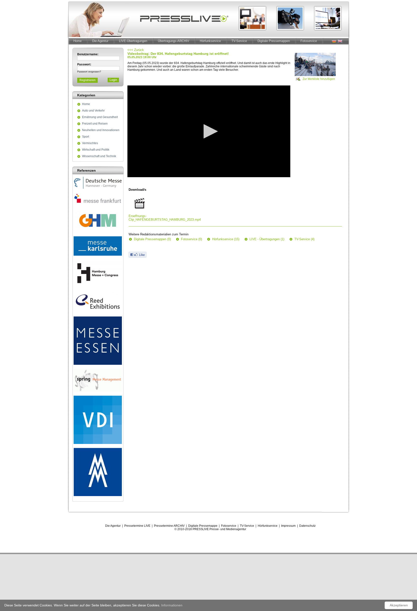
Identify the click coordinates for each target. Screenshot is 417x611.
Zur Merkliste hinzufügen (319, 79)
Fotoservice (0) (191, 239)
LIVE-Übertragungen (133, 41)
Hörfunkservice (210, 41)
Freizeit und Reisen (95, 123)
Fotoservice (308, 41)
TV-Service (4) (304, 239)
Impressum (288, 525)
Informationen (171, 605)
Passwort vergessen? (89, 71)
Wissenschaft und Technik (99, 156)
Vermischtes (90, 143)
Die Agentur (100, 41)
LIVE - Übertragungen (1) (267, 239)
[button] (209, 131)
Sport (85, 136)
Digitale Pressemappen (273, 41)
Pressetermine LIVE (137, 525)
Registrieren (87, 80)
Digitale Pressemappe (202, 525)
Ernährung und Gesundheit (100, 117)
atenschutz (308, 525)
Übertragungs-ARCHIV (173, 41)
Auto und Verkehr (93, 110)
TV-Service (239, 41)
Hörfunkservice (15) (225, 239)
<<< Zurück (135, 50)
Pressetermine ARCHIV (169, 525)
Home (77, 41)
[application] (208, 131)
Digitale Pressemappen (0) (152, 239)
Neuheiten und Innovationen (100, 130)
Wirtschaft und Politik (95, 149)
